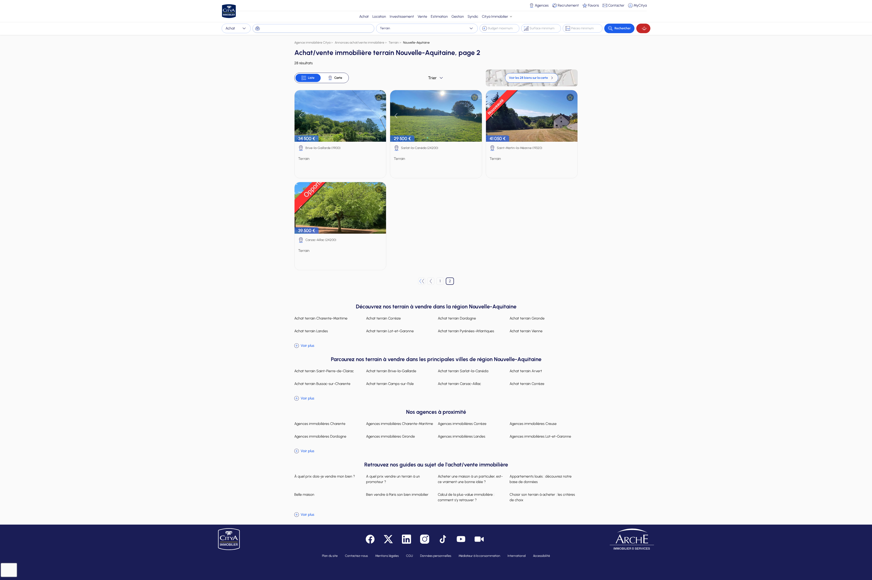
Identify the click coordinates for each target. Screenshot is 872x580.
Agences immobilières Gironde (390, 436)
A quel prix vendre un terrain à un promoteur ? (393, 479)
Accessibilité (541, 556)
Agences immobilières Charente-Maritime (399, 423)
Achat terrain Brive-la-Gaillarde (391, 371)
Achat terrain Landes (311, 331)
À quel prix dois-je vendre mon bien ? (324, 476)
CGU (409, 556)
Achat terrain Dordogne (457, 318)
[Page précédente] (430, 281)
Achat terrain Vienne (526, 331)
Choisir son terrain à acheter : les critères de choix (542, 497)
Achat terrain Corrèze (383, 318)
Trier (432, 77)
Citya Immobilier (495, 16)
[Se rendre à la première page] (421, 281)
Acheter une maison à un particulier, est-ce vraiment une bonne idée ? (470, 479)
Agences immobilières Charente (319, 423)
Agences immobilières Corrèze (462, 423)
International (517, 556)
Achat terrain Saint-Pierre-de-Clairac (324, 371)
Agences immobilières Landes (461, 436)
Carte (338, 78)
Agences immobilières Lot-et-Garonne (540, 436)
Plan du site (330, 556)
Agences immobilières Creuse (533, 423)
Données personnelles (435, 556)
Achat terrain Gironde (527, 318)
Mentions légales (387, 556)
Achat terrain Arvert (526, 371)
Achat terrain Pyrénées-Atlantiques (466, 331)
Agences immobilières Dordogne (320, 436)
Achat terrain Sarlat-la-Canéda (463, 371)
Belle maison (304, 494)
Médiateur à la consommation (479, 556)
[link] (531, 78)
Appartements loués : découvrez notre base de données (541, 479)
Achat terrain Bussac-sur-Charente (322, 384)
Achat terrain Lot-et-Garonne (390, 331)
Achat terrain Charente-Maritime (320, 318)
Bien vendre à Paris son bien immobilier (397, 494)
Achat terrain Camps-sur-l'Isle (390, 384)
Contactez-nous (356, 556)
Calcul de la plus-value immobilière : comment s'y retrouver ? (466, 497)
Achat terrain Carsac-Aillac (459, 384)
